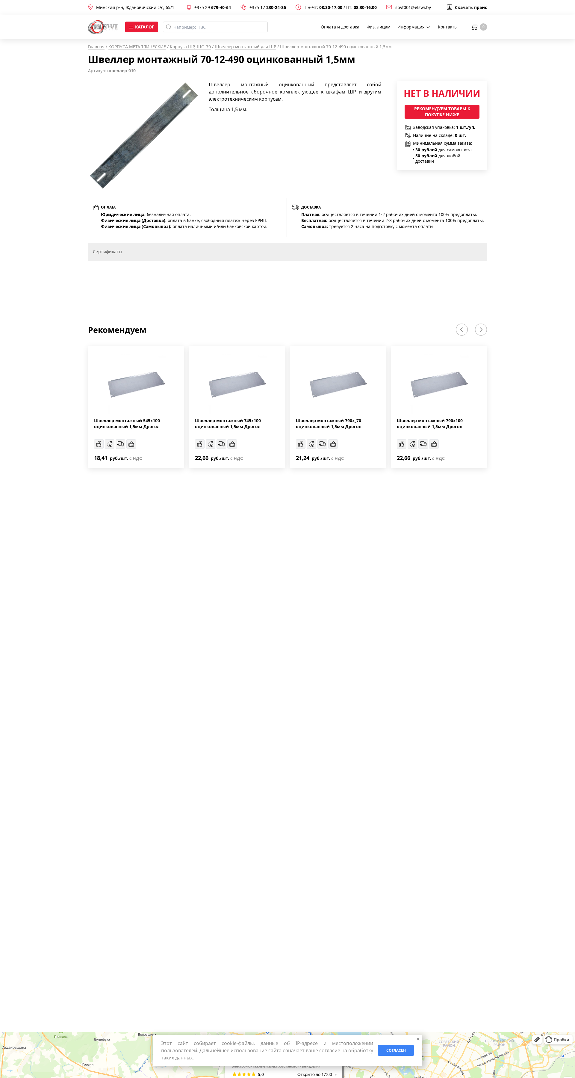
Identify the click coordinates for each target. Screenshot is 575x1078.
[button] (462, 330)
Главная (96, 46)
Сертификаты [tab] (107, 251)
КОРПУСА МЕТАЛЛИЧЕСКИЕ (137, 46)
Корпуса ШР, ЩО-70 (190, 46)
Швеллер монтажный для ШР (245, 46)
